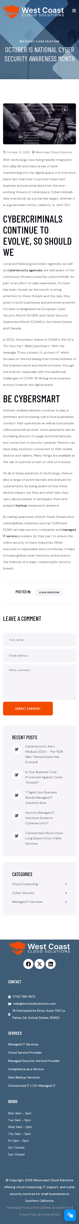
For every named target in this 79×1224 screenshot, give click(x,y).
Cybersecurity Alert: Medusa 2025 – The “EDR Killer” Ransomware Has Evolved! (44, 754)
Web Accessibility (57, 1208)
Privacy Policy (31, 1208)
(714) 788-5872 (24, 997)
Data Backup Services (24, 1077)
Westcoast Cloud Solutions (54, 152)
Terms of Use (50, 1215)
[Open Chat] (70, 1215)
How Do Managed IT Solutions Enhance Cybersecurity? (40, 818)
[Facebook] (28, 964)
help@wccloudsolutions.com (34, 1004)
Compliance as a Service (26, 1069)
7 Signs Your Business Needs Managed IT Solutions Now (41, 797)
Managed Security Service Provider (34, 1061)
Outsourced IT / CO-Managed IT (32, 1086)
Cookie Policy (29, 1215)
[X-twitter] (39, 964)
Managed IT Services (27, 902)
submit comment (28, 708)
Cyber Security (23, 893)
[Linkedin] (51, 964)
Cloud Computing (49, 592)
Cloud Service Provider (25, 1053)
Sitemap (13, 1208)
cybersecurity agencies (24, 270)
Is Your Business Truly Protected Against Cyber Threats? (44, 777)
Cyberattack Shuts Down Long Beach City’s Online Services (44, 838)
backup (21, 505)
